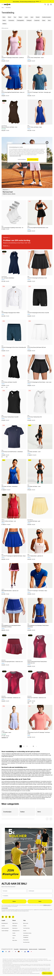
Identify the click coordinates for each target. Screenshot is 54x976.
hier (20, 154)
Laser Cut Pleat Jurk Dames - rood (9, 521)
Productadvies (25, 939)
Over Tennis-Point (26, 928)
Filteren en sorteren (47, 973)
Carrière (13, 933)
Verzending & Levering (27, 933)
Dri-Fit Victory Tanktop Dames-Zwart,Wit (10, 416)
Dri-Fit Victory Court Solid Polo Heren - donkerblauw (12, 451)
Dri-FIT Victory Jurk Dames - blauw (35, 127)
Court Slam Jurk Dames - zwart (34, 451)
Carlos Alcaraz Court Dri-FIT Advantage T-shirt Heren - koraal (39, 733)
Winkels (24, 930)
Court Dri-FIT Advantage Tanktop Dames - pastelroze (13, 57)
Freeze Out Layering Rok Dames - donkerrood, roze (12, 661)
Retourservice (14, 928)
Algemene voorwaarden (33, 949)
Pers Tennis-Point (26, 942)
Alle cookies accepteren (33, 159)
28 (33, 746)
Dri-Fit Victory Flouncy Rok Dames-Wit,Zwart (37, 347)
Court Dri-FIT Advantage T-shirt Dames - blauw (37, 590)
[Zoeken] (45, 4)
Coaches (14, 935)
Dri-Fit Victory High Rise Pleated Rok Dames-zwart (38, 227)
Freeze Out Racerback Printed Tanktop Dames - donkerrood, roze (37, 662)
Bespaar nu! (5, 245)
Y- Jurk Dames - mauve (6, 732)
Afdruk (19, 155)
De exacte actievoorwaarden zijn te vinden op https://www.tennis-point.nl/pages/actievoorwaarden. (21, 973)
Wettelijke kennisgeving (24, 949)
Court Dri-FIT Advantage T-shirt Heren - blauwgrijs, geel (39, 92)
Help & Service (14, 923)
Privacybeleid (16, 949)
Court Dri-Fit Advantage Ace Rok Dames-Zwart (37, 277)
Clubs (13, 937)
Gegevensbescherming (14, 155)
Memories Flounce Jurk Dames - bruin (9, 127)
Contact (24, 925)
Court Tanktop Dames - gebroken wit (35, 555)
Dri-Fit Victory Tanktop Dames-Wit (35, 416)
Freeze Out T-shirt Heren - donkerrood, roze (37, 697)
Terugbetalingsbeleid (42, 949)
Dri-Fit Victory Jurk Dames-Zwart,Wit (9, 382)
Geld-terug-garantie (5, 928)
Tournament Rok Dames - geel (34, 521)
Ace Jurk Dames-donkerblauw (8, 277)
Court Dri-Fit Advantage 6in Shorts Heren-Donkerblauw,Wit (14, 347)
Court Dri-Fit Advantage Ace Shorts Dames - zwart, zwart (39, 382)
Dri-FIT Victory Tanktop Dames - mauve (36, 57)
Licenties (3, 925)
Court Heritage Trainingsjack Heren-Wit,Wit (10, 312)
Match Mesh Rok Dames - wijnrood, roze (10, 590)
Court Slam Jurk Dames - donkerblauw (10, 486)
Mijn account (25, 923)
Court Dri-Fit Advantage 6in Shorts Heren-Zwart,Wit (38, 312)
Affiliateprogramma (15, 930)
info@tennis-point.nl (47, 905)
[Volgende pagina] (36, 746)
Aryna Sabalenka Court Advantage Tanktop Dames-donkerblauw (38, 626)
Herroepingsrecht (5, 923)
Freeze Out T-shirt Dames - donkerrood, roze (11, 697)
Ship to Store (14, 940)
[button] (2, 4)
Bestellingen (14, 925)
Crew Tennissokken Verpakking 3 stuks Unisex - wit (12, 227)
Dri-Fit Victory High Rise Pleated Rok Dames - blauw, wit (13, 92)
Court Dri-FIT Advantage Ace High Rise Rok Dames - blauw (14, 555)
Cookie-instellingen (5, 930)
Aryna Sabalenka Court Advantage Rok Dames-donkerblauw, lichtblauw (11, 626)
